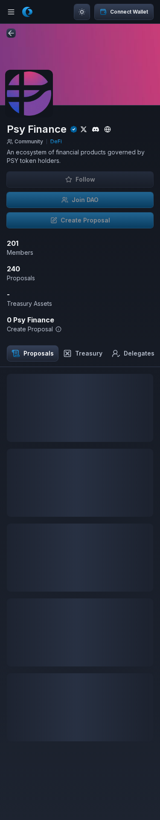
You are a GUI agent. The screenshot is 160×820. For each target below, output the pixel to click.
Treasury (88, 353)
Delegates (139, 353)
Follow (85, 179)
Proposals (38, 353)
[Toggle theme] (82, 12)
